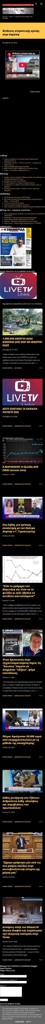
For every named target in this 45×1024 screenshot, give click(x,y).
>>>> (40, 368)
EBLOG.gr (9, 9)
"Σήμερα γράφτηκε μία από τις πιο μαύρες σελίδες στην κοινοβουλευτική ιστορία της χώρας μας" (22, 867)
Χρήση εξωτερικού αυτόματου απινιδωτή (16, 205)
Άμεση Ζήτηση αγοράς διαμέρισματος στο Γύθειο (19, 219)
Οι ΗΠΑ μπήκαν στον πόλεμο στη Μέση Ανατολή (19, 183)
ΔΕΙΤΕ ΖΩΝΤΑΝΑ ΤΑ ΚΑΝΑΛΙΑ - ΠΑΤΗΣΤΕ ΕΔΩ (21, 410)
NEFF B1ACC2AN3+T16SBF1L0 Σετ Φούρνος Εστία (20, 168)
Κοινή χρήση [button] (35, 92)
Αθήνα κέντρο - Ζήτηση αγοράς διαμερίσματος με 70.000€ (22, 223)
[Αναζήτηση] (36, 4)
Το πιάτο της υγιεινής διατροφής (14, 203)
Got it (28, 1022)
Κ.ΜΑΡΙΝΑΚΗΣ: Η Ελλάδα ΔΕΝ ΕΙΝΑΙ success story (20, 468)
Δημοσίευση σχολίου (22, 426)
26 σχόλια (18, 368)
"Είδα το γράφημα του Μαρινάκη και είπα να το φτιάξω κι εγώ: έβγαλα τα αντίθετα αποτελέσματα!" (19, 591)
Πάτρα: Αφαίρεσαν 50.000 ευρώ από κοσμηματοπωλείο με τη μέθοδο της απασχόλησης (22, 740)
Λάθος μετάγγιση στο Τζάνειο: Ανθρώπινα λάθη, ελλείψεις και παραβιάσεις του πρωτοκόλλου (21, 803)
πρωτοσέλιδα (13, 269)
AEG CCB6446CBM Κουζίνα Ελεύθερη (16, 166)
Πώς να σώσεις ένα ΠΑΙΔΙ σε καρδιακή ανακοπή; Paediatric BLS (24, 207)
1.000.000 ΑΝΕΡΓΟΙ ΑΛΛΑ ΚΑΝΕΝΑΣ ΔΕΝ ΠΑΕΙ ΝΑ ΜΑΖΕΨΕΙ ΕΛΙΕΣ (22, 342)
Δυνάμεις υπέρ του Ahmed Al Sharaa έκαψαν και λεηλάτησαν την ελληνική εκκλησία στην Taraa (22, 932)
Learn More (19, 1022)
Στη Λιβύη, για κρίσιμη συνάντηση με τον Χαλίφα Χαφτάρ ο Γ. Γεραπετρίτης (19, 528)
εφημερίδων (20, 269)
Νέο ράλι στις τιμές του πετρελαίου (15, 181)
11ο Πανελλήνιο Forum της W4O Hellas (17, 197)
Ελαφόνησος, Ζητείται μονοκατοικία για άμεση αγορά (20, 217)
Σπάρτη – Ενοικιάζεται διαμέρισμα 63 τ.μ (17, 170)
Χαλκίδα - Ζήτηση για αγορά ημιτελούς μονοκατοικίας (20, 221)
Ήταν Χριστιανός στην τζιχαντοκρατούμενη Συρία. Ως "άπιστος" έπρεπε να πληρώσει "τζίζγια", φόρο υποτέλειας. (22, 666)
